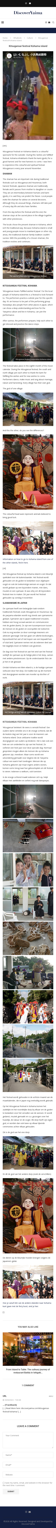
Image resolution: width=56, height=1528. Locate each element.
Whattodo (17, 38)
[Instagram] (26, 3)
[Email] (30, 3)
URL (5, 1396)
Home (5, 38)
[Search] (53, 22)
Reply (51, 1396)
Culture (30, 38)
